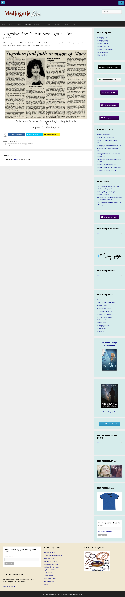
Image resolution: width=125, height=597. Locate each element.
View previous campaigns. (105, 531)
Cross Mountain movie (104, 311)
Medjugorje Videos (103, 43)
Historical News (102, 55)
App (74, 24)
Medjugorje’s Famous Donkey (106, 164)
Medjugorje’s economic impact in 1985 (16, 145)
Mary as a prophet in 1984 (105, 137)
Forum (19, 24)
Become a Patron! (9, 587)
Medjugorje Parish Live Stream (107, 170)
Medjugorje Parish (103, 326)
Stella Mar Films (102, 305)
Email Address (102, 526)
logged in (15, 159)
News (10, 24)
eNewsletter (38, 24)
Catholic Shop (101, 323)
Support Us (101, 331)
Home (3, 24)
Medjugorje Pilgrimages (104, 314)
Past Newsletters (102, 52)
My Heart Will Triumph (104, 317)
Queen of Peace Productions (106, 303)
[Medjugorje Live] (24, 14)
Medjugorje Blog (102, 41)
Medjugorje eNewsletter (105, 49)
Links (66, 24)
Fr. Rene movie (101, 320)
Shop (48, 24)
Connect (57, 24)
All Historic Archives (103, 135)
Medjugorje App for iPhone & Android (109, 167)
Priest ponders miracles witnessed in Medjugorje (19, 143)
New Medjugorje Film (109, 412)
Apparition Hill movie (104, 308)
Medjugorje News (103, 38)
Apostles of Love (102, 300)
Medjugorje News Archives (12, 141)
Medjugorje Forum (103, 46)
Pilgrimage (28, 24)
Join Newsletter (102, 328)
